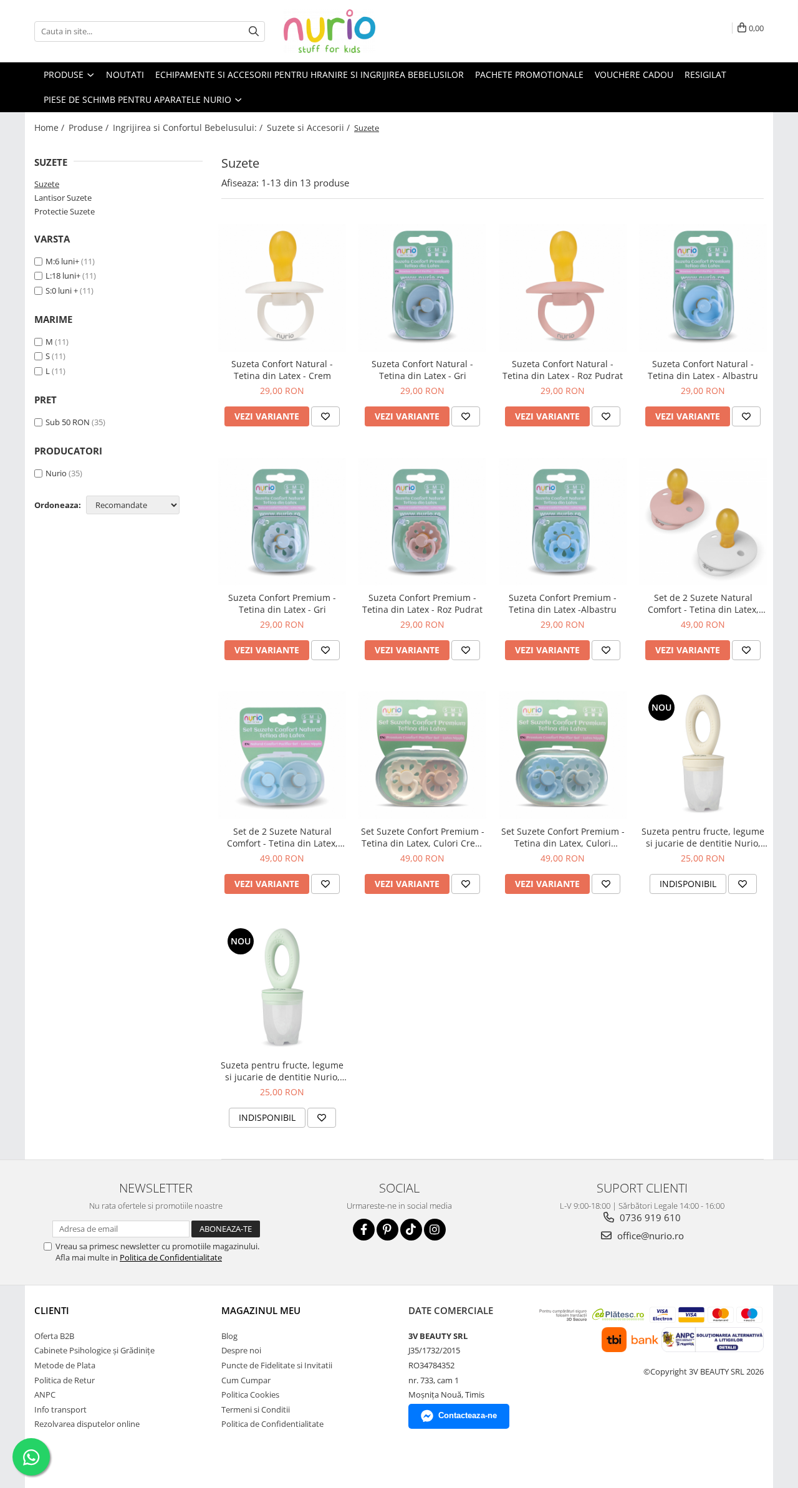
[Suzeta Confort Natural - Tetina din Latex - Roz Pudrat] (563, 288)
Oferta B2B (54, 1336)
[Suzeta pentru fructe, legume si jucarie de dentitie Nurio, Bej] (703, 755)
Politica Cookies (250, 1394)
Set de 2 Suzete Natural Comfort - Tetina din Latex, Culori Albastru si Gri (282, 837)
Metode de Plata (64, 1365)
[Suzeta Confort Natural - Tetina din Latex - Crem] (282, 288)
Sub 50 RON (68, 422)
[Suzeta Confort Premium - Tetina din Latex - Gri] (282, 521)
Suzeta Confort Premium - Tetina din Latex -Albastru (563, 603)
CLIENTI (51, 1310)
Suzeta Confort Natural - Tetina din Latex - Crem (282, 370)
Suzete (46, 184)
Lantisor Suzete (63, 197)
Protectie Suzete (64, 211)
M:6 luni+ (62, 261)
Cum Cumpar (246, 1380)
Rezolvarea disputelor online (87, 1423)
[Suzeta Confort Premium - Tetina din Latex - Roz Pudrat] (422, 521)
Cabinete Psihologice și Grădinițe (94, 1350)
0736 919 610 (649, 1217)
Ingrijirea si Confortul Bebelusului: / (189, 127)
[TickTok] (411, 1230)
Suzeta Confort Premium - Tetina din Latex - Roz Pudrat (422, 603)
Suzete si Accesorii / (309, 127)
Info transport (60, 1409)
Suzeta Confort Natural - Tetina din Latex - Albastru (703, 370)
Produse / (90, 127)
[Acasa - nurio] (346, 31)
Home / (50, 127)
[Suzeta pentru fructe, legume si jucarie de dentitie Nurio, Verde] (282, 989)
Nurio (56, 473)
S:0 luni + (62, 290)
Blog (229, 1336)
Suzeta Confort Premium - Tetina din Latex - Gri (282, 603)
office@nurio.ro (649, 1235)
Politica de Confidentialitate (171, 1257)
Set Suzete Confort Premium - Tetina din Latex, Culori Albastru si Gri (563, 837)
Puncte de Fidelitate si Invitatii (276, 1365)
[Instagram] (435, 1230)
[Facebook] (364, 1230)
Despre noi (241, 1350)
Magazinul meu (260, 1310)
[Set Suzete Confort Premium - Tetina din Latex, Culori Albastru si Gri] (563, 755)
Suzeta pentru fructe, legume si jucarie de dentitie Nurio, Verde (282, 1071)
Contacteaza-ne (467, 1415)
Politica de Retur (64, 1380)
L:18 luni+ (63, 275)
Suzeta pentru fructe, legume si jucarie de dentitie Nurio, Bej (703, 837)
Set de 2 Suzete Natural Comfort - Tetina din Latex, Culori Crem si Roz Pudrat (703, 603)
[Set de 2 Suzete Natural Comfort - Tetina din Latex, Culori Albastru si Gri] (282, 755)
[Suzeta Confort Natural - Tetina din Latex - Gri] (422, 288)
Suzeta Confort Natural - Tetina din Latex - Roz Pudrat (562, 370)
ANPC (44, 1394)
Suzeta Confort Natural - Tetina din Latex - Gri (422, 370)
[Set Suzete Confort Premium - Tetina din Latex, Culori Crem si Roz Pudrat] (422, 755)
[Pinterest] (387, 1230)
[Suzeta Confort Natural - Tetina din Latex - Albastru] (703, 288)
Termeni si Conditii (255, 1409)
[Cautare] (254, 31)
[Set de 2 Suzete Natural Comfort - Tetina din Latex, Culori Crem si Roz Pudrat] (703, 521)
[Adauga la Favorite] (325, 416)
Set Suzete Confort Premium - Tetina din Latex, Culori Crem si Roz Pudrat (422, 837)
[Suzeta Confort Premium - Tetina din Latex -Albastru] (563, 521)
